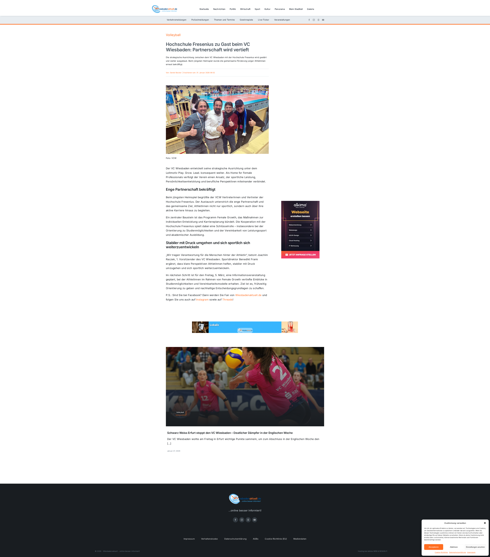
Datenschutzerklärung (457, 552)
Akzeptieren (434, 547)
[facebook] (309, 20)
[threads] (318, 20)
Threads (227, 299)
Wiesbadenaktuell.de (248, 295)
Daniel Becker (175, 73)
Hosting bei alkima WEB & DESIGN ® (372, 551)
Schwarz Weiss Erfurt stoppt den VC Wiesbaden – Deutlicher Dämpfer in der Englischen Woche (230, 432)
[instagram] (314, 20)
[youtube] (323, 20)
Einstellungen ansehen (475, 547)
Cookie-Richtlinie (441, 552)
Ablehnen (454, 547)
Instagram (202, 299)
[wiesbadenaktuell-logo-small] (164, 6)
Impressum (471, 552)
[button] (485, 523)
